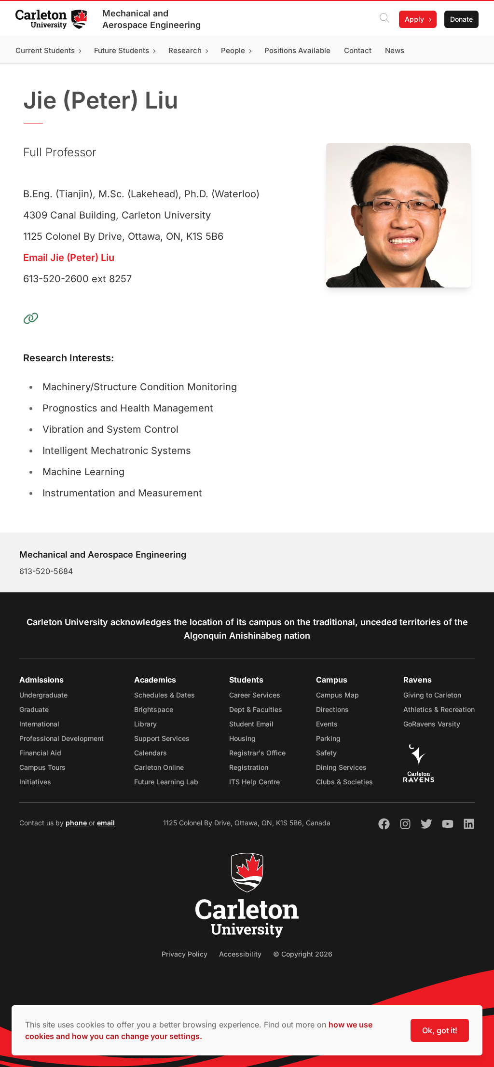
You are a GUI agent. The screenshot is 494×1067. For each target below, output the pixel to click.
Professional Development (61, 738)
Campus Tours (42, 767)
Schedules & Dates (164, 695)
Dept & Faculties (255, 709)
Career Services (254, 695)
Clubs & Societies (344, 782)
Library (145, 724)
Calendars (150, 753)
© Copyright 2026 (302, 954)
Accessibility (240, 954)
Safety (326, 753)
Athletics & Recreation (439, 709)
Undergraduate (43, 695)
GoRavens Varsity (431, 724)
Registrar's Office (257, 753)
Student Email (251, 724)
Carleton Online (159, 767)
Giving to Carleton (432, 695)
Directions (332, 709)
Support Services (162, 738)
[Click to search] (384, 19)
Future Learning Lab (166, 782)
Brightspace (153, 709)
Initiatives (35, 782)
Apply (414, 19)
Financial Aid (40, 753)
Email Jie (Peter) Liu (68, 257)
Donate (461, 19)
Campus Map (337, 695)
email (106, 823)
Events (327, 724)
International (39, 724)
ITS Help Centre (254, 782)
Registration (248, 767)
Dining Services (341, 767)
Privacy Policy (184, 954)
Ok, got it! (439, 1030)
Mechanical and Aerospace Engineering (151, 19)
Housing (242, 738)
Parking (328, 738)
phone (77, 823)
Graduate (34, 709)
